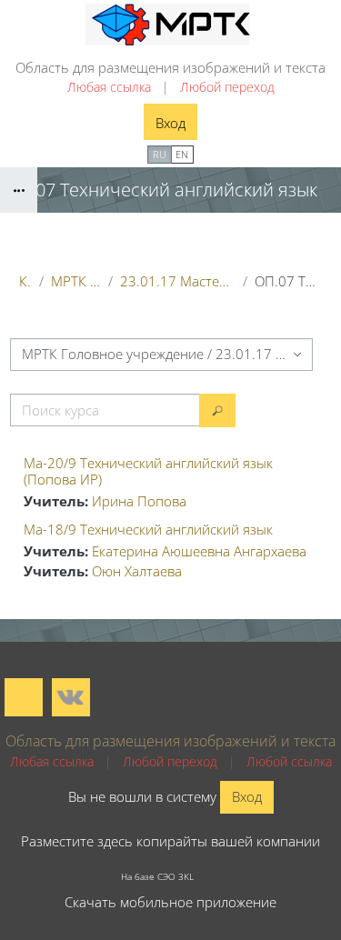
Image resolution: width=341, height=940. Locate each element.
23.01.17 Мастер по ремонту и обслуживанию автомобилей (178, 281)
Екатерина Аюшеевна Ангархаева (199, 551)
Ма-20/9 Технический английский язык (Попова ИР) (148, 471)
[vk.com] (71, 697)
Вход (170, 123)
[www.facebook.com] (24, 697)
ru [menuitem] (159, 154)
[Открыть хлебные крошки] (18, 190)
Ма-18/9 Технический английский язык (148, 529)
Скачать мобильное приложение (170, 902)
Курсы (25, 281)
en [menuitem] (182, 154)
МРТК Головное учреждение (76, 281)
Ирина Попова (139, 501)
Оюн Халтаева (137, 571)
